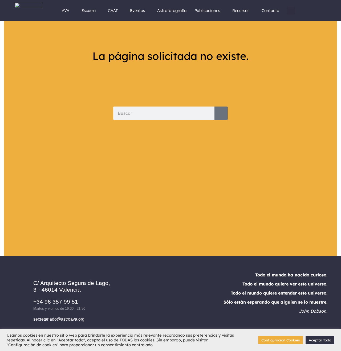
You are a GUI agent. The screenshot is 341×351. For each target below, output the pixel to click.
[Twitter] (177, 301)
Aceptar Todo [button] (320, 340)
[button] (291, 11)
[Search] (221, 113)
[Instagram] (163, 301)
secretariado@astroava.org (58, 319)
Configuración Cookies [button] (280, 340)
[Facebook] (148, 301)
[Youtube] (192, 301)
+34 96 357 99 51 (55, 302)
